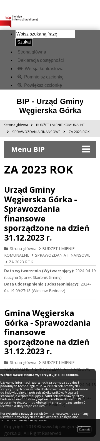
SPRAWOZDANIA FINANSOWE (62, 255)
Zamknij (84, 429)
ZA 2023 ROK (21, 261)
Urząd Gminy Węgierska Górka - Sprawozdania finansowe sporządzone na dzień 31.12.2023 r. (46, 213)
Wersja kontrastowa (44, 68)
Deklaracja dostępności (41, 60)
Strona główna (32, 52)
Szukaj (24, 42)
